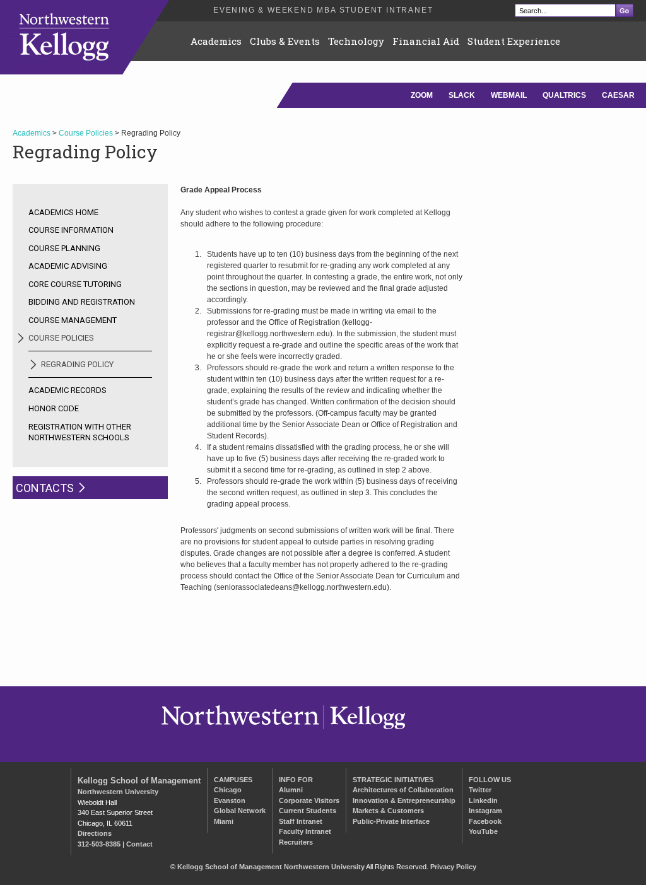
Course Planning (64, 248)
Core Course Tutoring (75, 284)
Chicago (228, 790)
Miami (223, 821)
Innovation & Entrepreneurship (404, 800)
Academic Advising (67, 266)
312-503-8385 (99, 844)
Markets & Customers (388, 810)
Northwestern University (118, 791)
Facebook (485, 821)
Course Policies (86, 133)
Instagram (485, 810)
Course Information (71, 230)
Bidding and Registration (81, 302)
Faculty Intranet (305, 831)
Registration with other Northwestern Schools (79, 432)
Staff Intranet (300, 821)
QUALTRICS (564, 95)
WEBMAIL (509, 95)
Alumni (291, 790)
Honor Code (53, 408)
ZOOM (422, 95)
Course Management (72, 320)
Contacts (45, 488)
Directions (95, 833)
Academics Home (63, 212)
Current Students (307, 810)
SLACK (462, 95)
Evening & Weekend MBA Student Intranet (323, 10)
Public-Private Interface (391, 821)
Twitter (480, 790)
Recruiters (296, 842)
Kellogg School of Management (139, 780)
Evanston (229, 800)
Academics (216, 41)
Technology (356, 41)
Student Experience (513, 41)
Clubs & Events (285, 41)
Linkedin (483, 800)
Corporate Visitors (309, 800)
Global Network (240, 810)
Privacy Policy (453, 866)
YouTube (483, 831)
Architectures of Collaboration (403, 790)
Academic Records (67, 390)
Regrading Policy (77, 364)
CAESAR (618, 95)
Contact (139, 844)
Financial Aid (425, 41)
